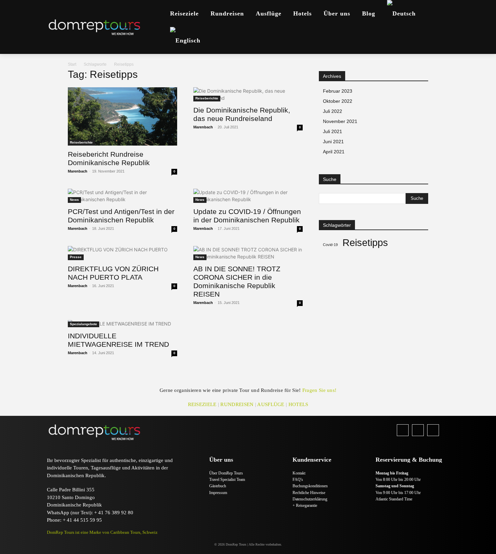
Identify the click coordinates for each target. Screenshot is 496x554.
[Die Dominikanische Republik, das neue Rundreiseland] (248, 94)
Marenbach (77, 171)
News (74, 200)
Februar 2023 (337, 91)
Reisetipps (365, 242)
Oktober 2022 (337, 101)
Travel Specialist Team (227, 479)
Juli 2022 (332, 111)
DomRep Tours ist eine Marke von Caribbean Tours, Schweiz (102, 532)
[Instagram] (418, 430)
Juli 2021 (332, 131)
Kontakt (299, 473)
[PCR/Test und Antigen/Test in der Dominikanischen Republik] (122, 196)
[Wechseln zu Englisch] (185, 40)
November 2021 (340, 121)
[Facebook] (403, 430)
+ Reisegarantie (305, 505)
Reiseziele (202, 404)
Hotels (298, 404)
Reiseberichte (81, 142)
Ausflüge (270, 404)
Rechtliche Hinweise (309, 492)
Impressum (218, 492)
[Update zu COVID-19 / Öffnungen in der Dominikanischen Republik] (248, 196)
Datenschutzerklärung (310, 499)
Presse (76, 257)
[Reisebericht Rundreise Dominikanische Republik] (122, 116)
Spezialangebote (83, 324)
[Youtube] (433, 430)
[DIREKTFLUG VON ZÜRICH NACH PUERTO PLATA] (122, 253)
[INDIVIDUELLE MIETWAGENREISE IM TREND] (122, 323)
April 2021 (334, 151)
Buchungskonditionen (310, 486)
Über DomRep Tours (226, 473)
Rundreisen (236, 404)
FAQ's (298, 479)
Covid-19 (330, 245)
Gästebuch (217, 486)
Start (72, 64)
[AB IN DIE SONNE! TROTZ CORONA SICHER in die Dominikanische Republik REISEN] (248, 253)
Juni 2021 (333, 141)
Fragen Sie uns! (319, 390)
